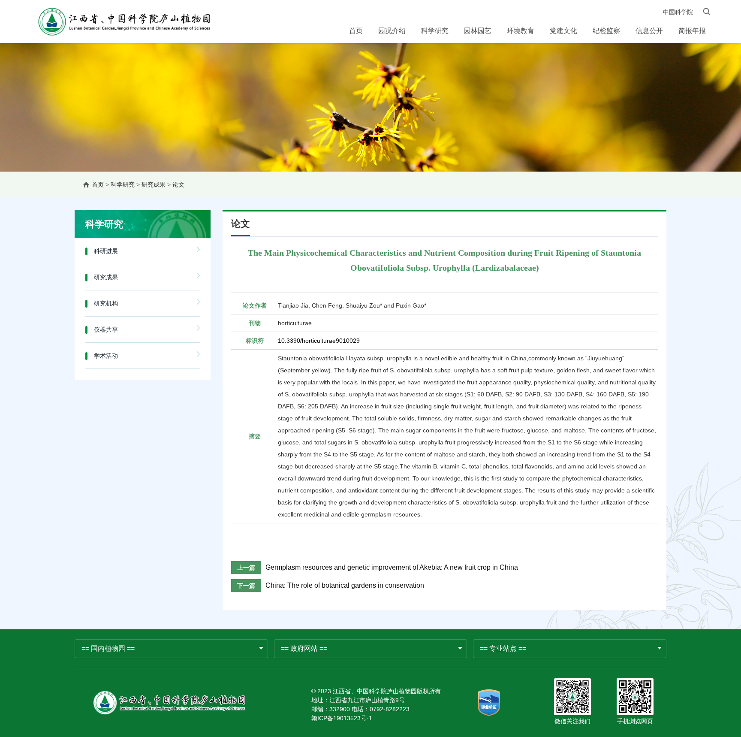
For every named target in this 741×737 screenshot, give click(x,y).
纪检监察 (606, 30)
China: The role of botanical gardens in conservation (344, 585)
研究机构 (106, 303)
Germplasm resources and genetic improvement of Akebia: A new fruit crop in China (391, 567)
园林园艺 (477, 30)
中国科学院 (678, 12)
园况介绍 (392, 30)
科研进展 (106, 251)
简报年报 (692, 30)
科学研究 (435, 30)
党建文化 (563, 30)
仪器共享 (106, 329)
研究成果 (154, 184)
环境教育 (520, 30)
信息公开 (649, 30)
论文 (178, 184)
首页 (356, 30)
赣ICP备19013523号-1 (341, 718)
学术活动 (106, 355)
